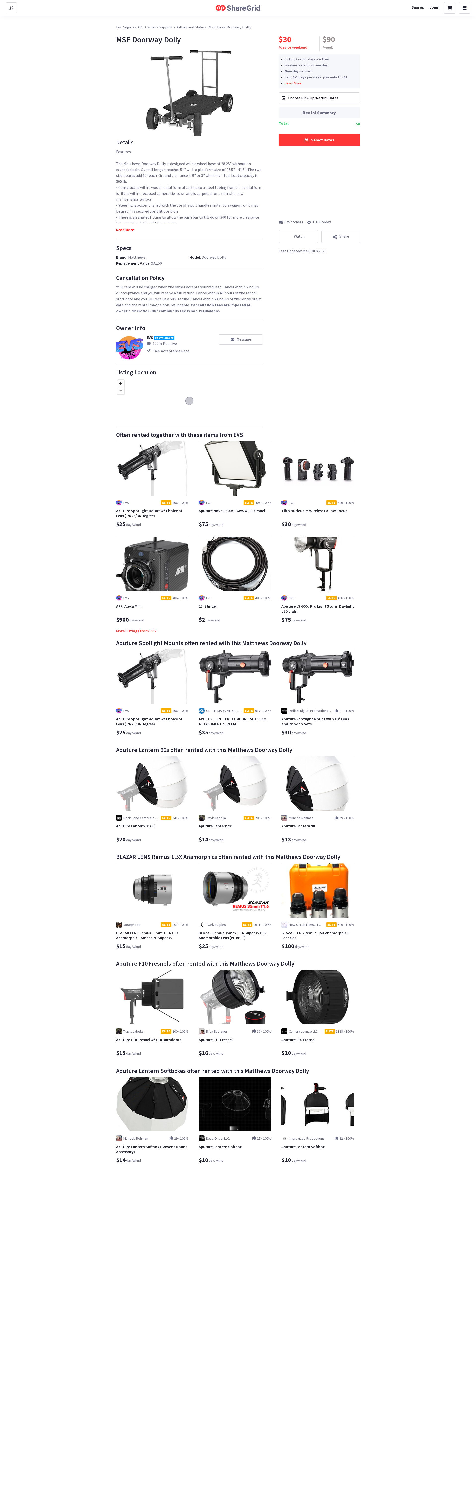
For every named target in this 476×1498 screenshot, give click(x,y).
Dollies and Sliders (190, 27)
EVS (150, 337)
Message (244, 339)
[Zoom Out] (120, 390)
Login (434, 7)
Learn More (293, 83)
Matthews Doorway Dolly (230, 27)
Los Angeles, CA (129, 27)
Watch (299, 236)
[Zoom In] (120, 383)
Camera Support (159, 27)
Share (344, 236)
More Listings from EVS (136, 630)
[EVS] (129, 347)
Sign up (418, 7)
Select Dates (322, 139)
